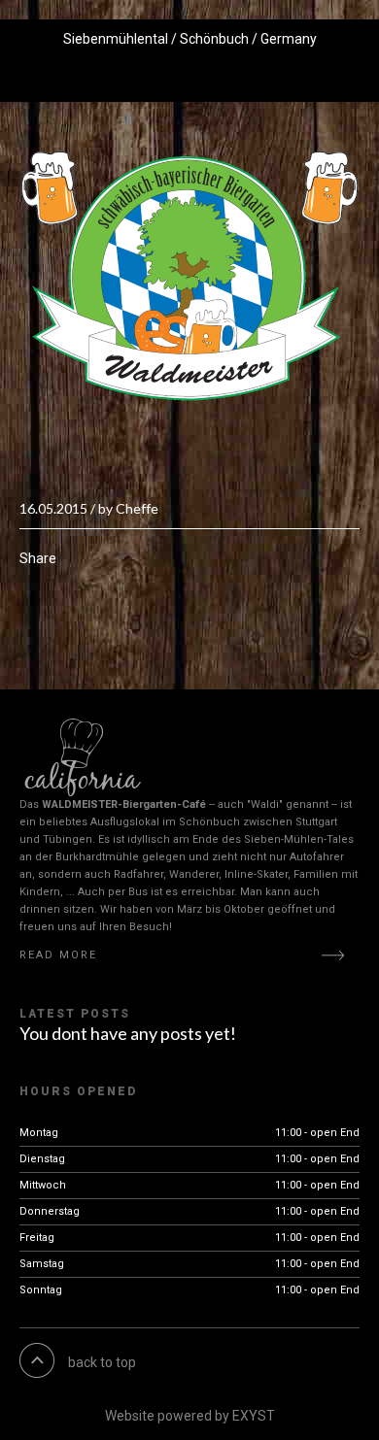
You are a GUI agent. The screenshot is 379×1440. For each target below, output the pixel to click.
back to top (102, 1362)
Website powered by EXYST (190, 1415)
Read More (58, 955)
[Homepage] (189, 276)
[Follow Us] (130, 77)
